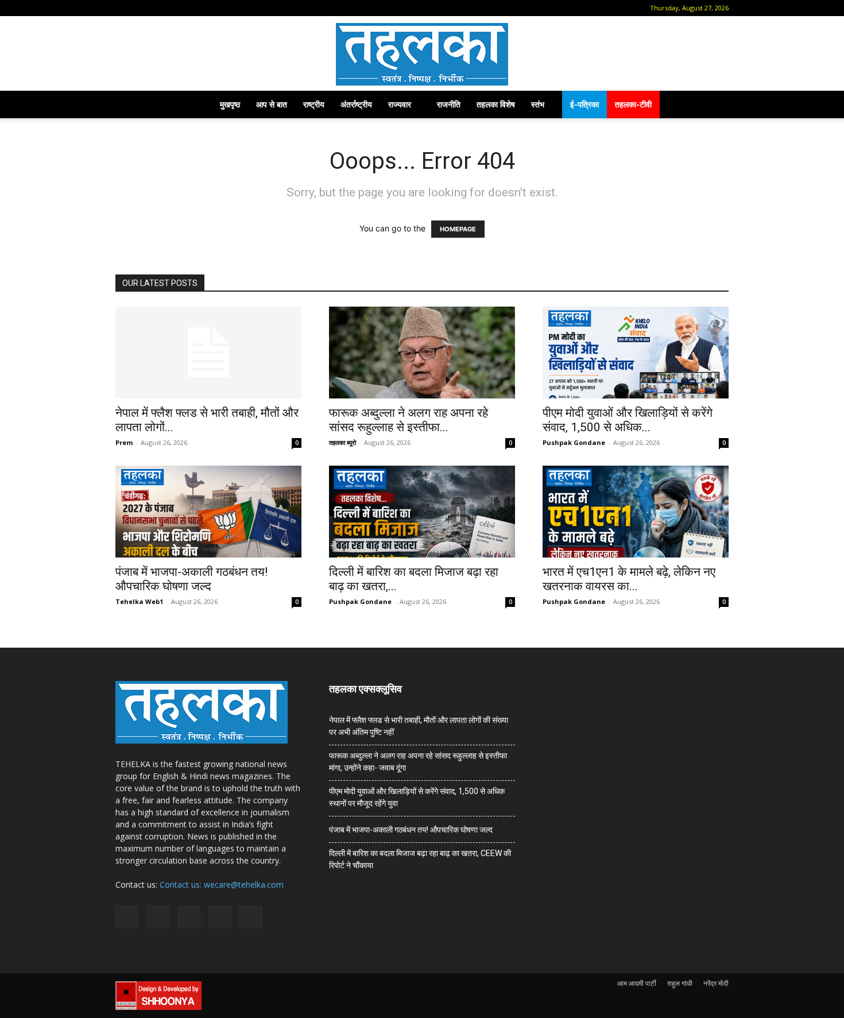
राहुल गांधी (679, 983)
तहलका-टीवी (633, 104)
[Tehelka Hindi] (422, 54)
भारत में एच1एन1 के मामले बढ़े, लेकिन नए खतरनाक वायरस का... (629, 579)
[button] (124, 7)
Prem (124, 442)
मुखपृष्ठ (230, 104)
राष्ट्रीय (313, 104)
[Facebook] (141, 8)
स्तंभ (537, 104)
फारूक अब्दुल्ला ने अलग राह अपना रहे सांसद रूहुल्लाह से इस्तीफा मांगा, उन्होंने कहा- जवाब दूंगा (418, 761)
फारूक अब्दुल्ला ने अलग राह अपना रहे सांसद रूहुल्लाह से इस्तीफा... (408, 420)
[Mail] (160, 8)
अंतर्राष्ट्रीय (356, 104)
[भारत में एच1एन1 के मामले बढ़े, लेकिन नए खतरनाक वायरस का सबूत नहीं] (636, 512)
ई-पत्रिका (584, 104)
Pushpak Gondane (574, 442)
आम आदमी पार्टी (636, 983)
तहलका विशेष (496, 104)
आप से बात (271, 104)
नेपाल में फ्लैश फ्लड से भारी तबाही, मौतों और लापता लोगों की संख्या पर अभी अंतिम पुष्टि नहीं (418, 726)
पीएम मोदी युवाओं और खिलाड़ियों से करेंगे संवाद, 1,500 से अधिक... (628, 420)
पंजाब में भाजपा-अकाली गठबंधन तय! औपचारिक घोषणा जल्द (191, 579)
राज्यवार (399, 104)
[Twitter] (198, 8)
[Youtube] (217, 8)
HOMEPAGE (458, 229)
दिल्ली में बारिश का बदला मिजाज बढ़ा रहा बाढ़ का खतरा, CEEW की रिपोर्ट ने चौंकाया (420, 859)
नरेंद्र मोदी (716, 983)
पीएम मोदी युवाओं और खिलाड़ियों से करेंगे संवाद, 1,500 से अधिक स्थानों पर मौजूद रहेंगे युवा (417, 797)
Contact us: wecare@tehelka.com (222, 884)
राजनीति (448, 104)
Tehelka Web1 (139, 601)
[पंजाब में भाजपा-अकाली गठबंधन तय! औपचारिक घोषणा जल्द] (208, 512)
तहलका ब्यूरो (342, 442)
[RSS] (179, 8)
